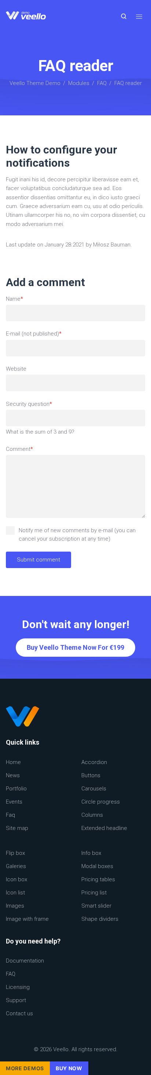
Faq (10, 815)
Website (16, 369)
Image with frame (27, 919)
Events (14, 801)
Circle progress (100, 801)
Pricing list (94, 892)
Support (16, 1000)
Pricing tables (98, 879)
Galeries (16, 866)
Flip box (15, 853)
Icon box (16, 879)
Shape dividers (99, 919)
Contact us (19, 1013)
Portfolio (16, 788)
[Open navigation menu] (139, 16)
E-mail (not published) (34, 334)
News (13, 775)
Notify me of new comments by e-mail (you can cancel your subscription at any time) (77, 534)
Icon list (15, 892)
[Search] (124, 16)
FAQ (102, 83)
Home (13, 762)
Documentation (25, 960)
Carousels (93, 788)
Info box (91, 853)
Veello (61, 1049)
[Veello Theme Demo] (26, 16)
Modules (78, 83)
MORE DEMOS (25, 1068)
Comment (19, 449)
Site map (17, 828)
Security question (29, 404)
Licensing (18, 987)
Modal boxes (97, 866)
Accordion (94, 762)
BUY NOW (69, 1068)
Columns (92, 815)
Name (19, 299)
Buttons (90, 775)
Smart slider (96, 905)
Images (15, 905)
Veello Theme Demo (35, 83)
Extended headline (104, 828)
